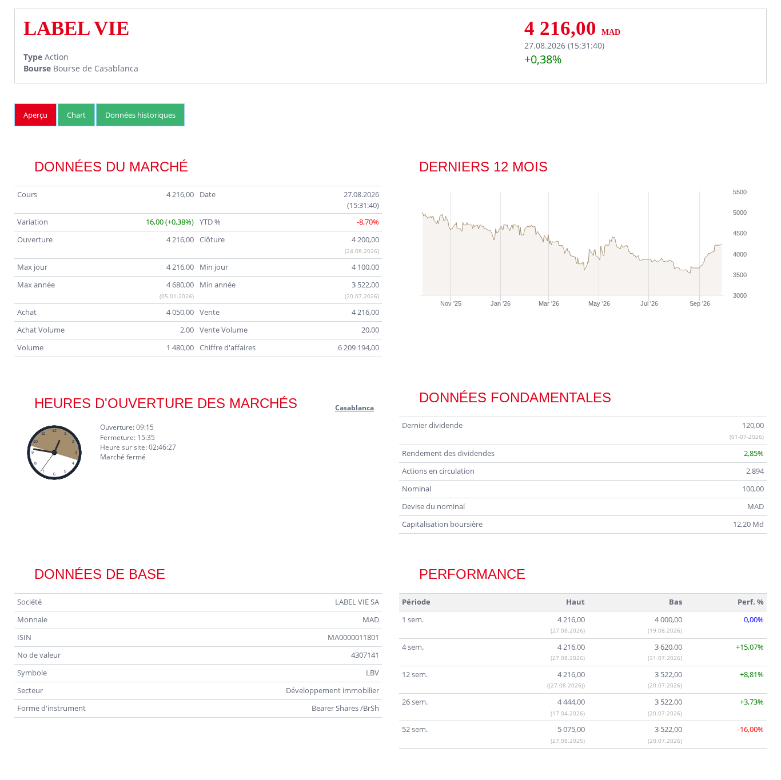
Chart (76, 115)
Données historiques (140, 115)
